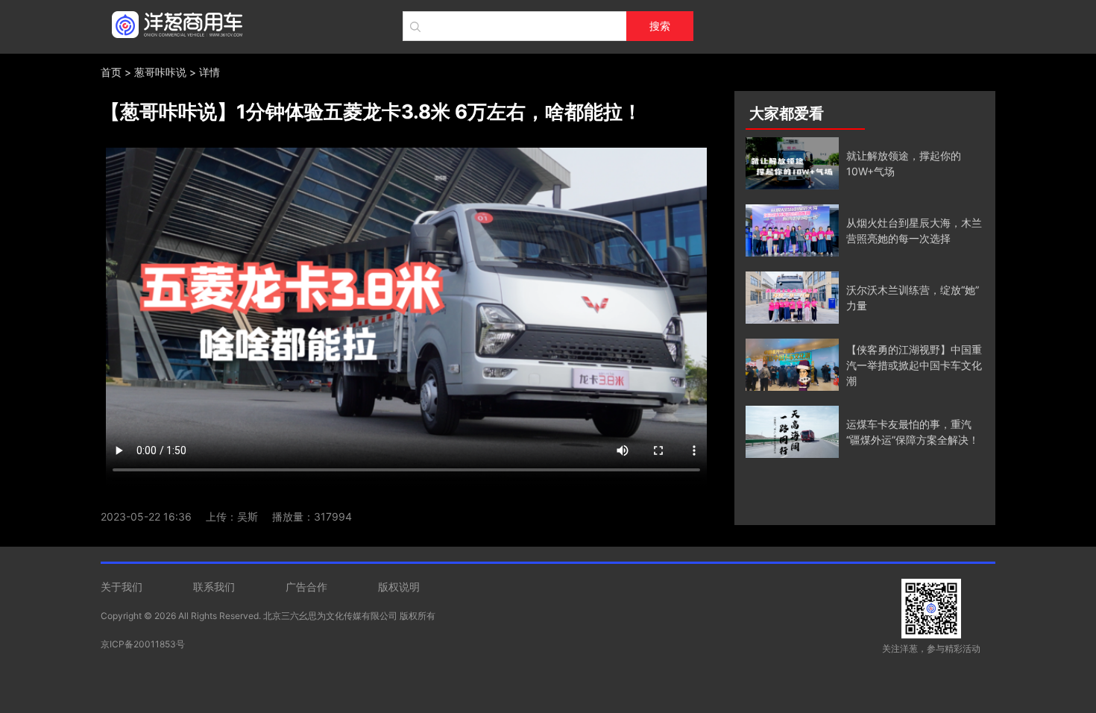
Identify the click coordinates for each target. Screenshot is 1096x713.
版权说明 (399, 586)
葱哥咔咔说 (160, 72)
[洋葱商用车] (173, 22)
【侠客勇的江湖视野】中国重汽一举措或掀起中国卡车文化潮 (914, 365)
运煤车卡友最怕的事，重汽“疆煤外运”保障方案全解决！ (912, 432)
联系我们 (214, 586)
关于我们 (121, 586)
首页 (111, 72)
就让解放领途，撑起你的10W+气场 (903, 163)
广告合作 (306, 586)
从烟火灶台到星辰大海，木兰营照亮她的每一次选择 (914, 230)
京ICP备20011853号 (143, 644)
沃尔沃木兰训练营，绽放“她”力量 (912, 297)
